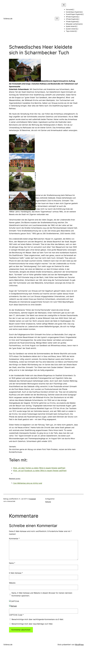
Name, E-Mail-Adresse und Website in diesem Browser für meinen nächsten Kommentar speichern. (42, 594)
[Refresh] (13, 606)
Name (12, 563)
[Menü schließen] (64, 5)
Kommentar (14, 538)
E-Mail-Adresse (16, 573)
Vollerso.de (7, 18)
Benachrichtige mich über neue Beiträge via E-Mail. (32, 624)
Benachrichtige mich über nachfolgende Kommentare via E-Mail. (38, 619)
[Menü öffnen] (57, 18)
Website (12, 583)
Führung (48, 502)
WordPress (79, 644)
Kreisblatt (32, 499)
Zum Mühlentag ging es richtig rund (27, 483)
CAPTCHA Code (15, 615)
